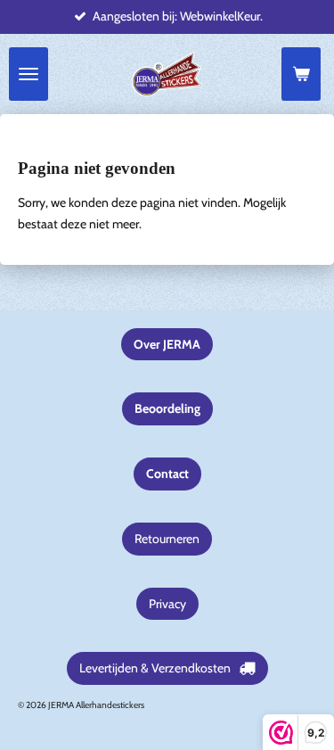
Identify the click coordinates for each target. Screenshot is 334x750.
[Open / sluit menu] (28, 74)
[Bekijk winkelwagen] (301, 74)
